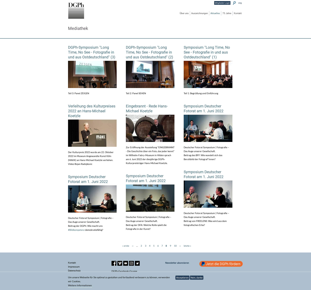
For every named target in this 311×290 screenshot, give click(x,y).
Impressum (74, 266)
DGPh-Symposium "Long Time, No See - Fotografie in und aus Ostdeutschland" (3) (91, 52)
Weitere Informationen (80, 285)
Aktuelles (215, 13)
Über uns (184, 13)
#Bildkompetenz (76, 229)
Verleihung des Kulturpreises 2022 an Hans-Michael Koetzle (91, 111)
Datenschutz (74, 270)
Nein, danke (197, 277)
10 (175, 245)
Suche (234, 3)
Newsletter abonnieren (177, 262)
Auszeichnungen (199, 13)
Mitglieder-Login (222, 3)
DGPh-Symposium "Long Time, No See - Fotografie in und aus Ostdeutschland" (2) (149, 52)
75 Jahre (226, 13)
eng (240, 3)
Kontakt (238, 13)
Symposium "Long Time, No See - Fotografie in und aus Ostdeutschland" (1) (207, 52)
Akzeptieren (182, 277)
